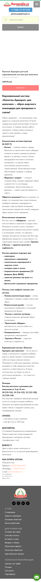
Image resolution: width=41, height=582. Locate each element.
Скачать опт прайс (13, 564)
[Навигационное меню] (36, 4)
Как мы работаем (12, 523)
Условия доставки (12, 532)
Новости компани (12, 516)
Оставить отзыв (12, 539)
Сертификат (10, 574)
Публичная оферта (13, 546)
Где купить (9, 571)
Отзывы (8, 567)
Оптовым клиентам (13, 519)
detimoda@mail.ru (20, 13)
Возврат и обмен (12, 543)
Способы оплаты (12, 535)
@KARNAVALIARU (18, 465)
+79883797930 (18, 468)
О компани (9, 512)
